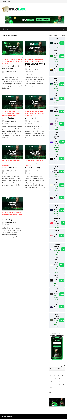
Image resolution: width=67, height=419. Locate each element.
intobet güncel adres (36, 111)
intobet (19, 57)
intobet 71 (19, 59)
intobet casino (6, 113)
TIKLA (62, 56)
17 (51, 381)
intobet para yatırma (16, 214)
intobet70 (18, 61)
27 (63, 384)
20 (63, 381)
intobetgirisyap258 (11, 71)
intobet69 (5, 57)
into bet (4, 160)
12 (59, 378)
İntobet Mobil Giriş (32, 168)
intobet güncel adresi (8, 61)
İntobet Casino (8, 118)
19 (59, 381)
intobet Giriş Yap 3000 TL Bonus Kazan (35, 65)
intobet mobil (40, 160)
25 (55, 384)
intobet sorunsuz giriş (36, 59)
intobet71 (5, 63)
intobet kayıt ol (29, 113)
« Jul (50, 392)
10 (51, 378)
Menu (6, 29)
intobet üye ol (29, 61)
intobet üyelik (38, 61)
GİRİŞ (62, 43)
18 (55, 381)
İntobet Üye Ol (30, 118)
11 (55, 378)
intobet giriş (34, 57)
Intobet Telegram (7, 416)
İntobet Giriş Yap (8, 219)
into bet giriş (13, 57)
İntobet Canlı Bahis (9, 168)
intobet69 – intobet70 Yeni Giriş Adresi (10, 67)
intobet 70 (12, 59)
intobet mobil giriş (30, 163)
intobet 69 (5, 59)
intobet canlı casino (13, 111)
